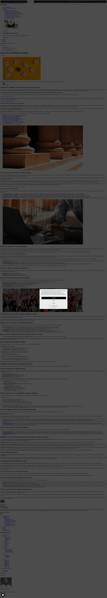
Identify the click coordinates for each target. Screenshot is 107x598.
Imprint (51, 307)
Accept (53, 298)
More (54, 303)
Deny (54, 300)
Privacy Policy (55, 307)
